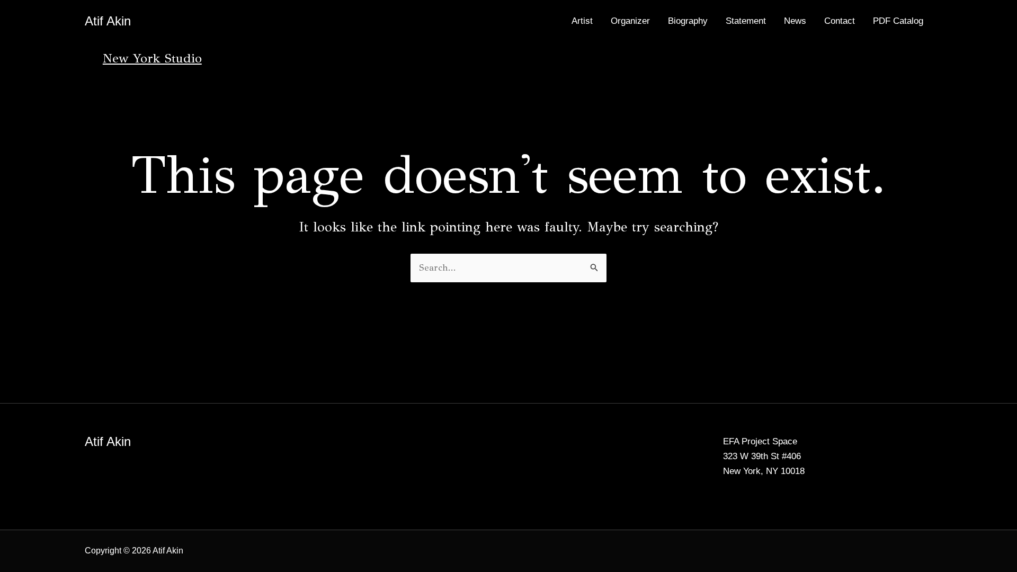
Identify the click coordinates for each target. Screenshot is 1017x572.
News (795, 21)
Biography (688, 21)
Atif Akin (108, 21)
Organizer (630, 21)
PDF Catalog (898, 21)
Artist (582, 21)
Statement (746, 21)
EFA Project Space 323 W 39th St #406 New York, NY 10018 (764, 456)
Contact (839, 21)
